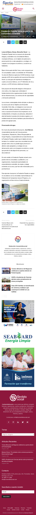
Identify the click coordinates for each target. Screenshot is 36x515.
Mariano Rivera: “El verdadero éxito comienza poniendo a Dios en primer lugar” (17, 453)
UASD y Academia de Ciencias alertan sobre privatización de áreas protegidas (21, 279)
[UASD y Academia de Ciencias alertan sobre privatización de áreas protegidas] (6, 279)
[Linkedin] (18, 422)
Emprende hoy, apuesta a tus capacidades (27, 224)
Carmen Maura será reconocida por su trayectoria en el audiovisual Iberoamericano (10, 225)
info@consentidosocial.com (22, 417)
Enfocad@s (10, 508)
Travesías (29, 508)
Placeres (23, 508)
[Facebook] (8, 422)
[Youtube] (27, 422)
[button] (33, 8)
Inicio (2, 12)
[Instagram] (13, 422)
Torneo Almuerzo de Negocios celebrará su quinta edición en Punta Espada (21, 271)
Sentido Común (15, 510)
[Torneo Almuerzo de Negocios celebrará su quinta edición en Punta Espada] (6, 271)
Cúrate (8, 510)
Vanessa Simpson (28, 513)
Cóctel (6, 12)
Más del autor (20, 264)
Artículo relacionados (8, 264)
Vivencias (17, 508)
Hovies (27, 510)
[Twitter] (22, 422)
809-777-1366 (8, 477)
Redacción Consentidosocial (10, 36)
